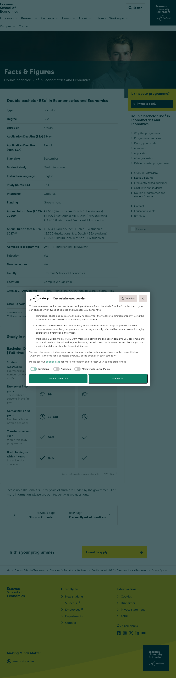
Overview (130, 298)
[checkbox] (39, 369)
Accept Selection (58, 378)
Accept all (117, 378)
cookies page (53, 361)
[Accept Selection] (143, 298)
